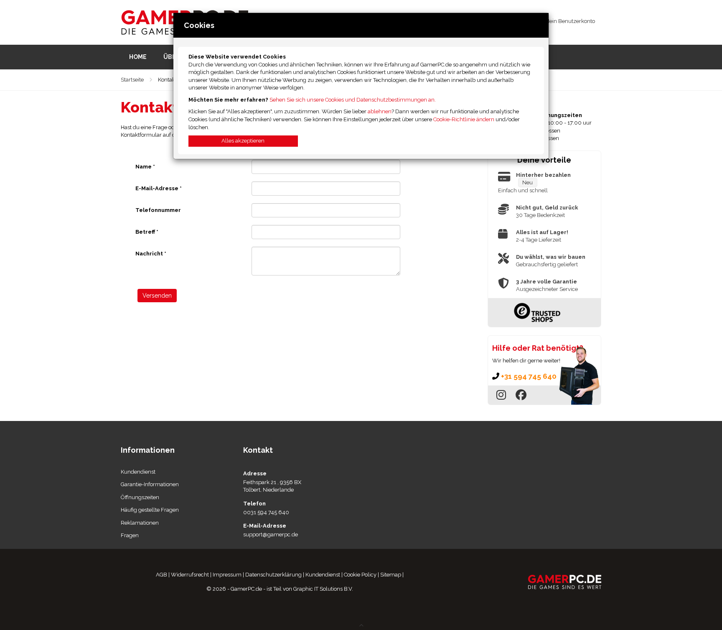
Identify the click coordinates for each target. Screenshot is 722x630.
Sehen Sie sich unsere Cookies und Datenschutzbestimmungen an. (352, 100)
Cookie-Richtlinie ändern (463, 119)
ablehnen (380, 111)
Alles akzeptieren (242, 141)
